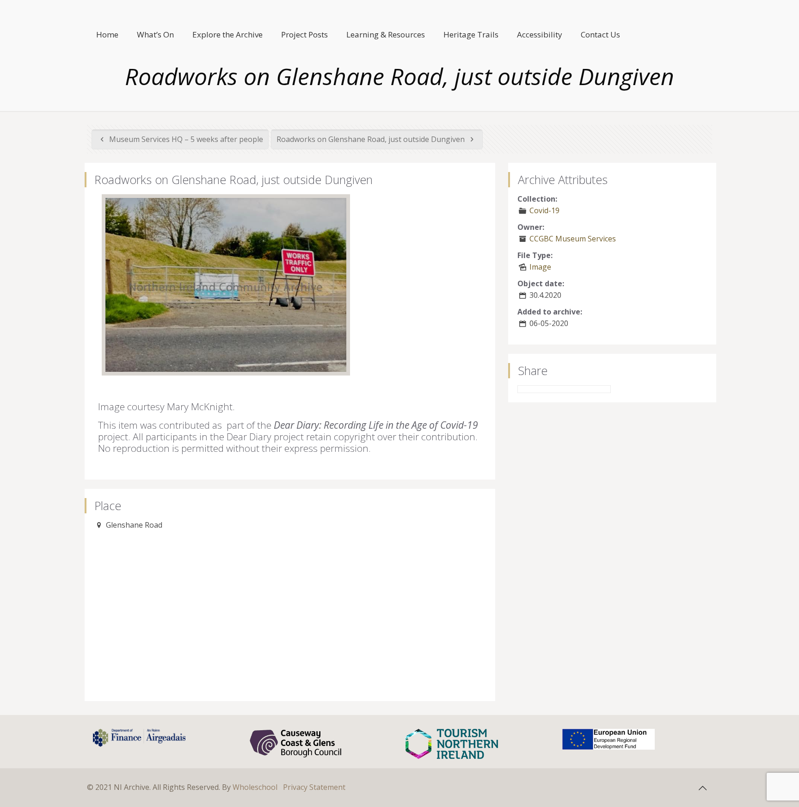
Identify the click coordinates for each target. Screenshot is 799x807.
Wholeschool (255, 787)
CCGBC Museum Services (572, 239)
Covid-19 (544, 210)
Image (540, 267)
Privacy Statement (314, 787)
